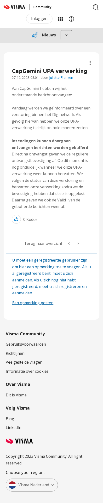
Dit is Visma (16, 395)
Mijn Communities (60, 18)
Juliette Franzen (61, 77)
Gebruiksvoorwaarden (26, 344)
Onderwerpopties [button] (90, 62)
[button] (16, 219)
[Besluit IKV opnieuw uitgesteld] (69, 243)
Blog (10, 418)
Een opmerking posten (32, 302)
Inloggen (39, 18)
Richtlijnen (15, 353)
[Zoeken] (95, 7)
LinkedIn (13, 427)
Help (71, 18)
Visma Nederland (33, 484)
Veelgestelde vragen (24, 362)
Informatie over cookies (27, 371)
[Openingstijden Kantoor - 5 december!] (78, 243)
